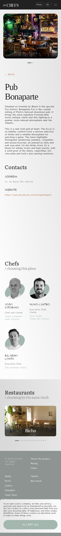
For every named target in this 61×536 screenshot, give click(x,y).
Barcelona (36, 481)
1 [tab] (29, 62)
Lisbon (8, 485)
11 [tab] (37, 440)
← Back (10, 74)
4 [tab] (24, 440)
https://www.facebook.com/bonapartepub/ (28, 195)
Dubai (8, 476)
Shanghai (10, 490)
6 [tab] (28, 440)
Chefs (34, 468)
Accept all (30, 524)
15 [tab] (45, 440)
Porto (8, 481)
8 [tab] (31, 440)
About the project (40, 458)
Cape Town (11, 495)
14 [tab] (43, 440)
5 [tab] (26, 440)
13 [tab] (41, 440)
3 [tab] (22, 440)
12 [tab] (39, 440)
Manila (34, 476)
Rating (34, 463)
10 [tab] (35, 440)
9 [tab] (33, 440)
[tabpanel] (30, 36)
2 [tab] (32, 62)
